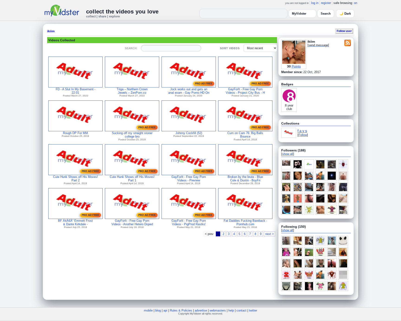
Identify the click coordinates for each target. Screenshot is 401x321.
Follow (302, 135)
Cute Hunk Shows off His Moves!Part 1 (132, 178)
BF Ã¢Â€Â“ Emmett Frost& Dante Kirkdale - (75, 222)
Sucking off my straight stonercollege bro (132, 134)
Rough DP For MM (75, 133)
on (355, 3)
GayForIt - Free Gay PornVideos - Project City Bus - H (245, 90)
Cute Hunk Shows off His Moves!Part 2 (75, 178)
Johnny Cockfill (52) (188, 133)
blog (158, 310)
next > (269, 234)
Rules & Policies (181, 310)
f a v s (302, 131)
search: (131, 48)
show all (287, 154)
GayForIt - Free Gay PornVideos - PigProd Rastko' (188, 222)
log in (314, 3)
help (231, 310)
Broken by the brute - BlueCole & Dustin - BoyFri (245, 178)
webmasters (218, 310)
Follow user (344, 30)
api (165, 310)
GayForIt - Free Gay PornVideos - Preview (188, 178)
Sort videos (230, 48)
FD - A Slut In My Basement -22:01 (75, 90)
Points (296, 66)
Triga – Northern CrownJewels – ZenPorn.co (132, 90)
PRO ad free (203, 83)
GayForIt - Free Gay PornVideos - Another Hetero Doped (132, 222)
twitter (253, 310)
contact (241, 310)
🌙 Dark (345, 13)
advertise (201, 310)
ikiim (51, 31)
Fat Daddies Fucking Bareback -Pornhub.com (245, 222)
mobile (148, 310)
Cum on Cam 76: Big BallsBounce (245, 134)
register (326, 3)
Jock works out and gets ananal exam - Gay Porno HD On (188, 90)
